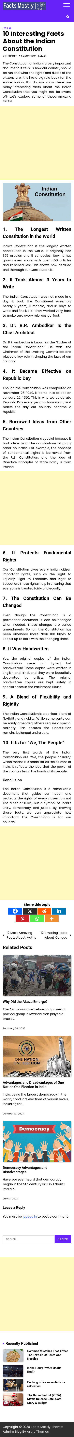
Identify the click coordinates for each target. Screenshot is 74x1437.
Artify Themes (38, 1431)
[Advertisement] (37, 143)
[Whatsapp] (37, 918)
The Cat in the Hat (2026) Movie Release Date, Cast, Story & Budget (44, 1399)
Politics (7, 27)
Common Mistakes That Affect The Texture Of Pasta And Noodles (47, 1355)
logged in (30, 1216)
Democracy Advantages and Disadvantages (25, 1170)
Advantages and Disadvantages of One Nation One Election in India (33, 1084)
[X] (30, 911)
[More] (52, 918)
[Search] (67, 17)
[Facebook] (15, 911)
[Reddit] (44, 911)
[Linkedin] (59, 911)
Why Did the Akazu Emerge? (25, 1002)
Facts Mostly (41, 1427)
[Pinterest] (22, 918)
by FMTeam (10, 56)
